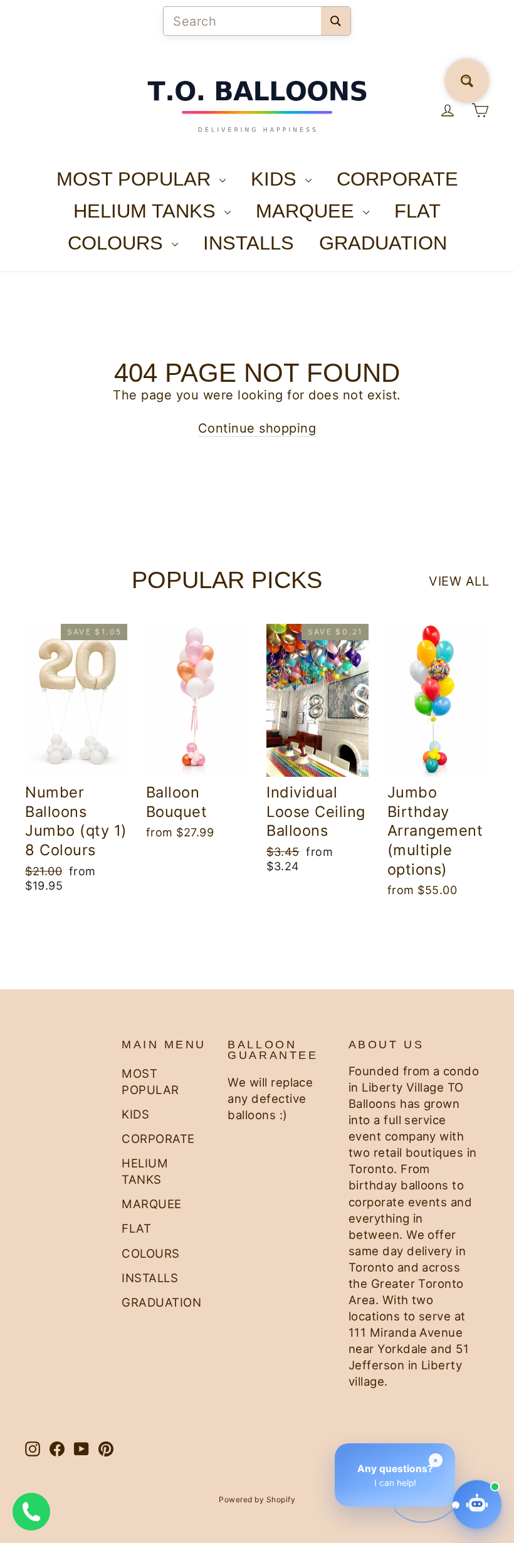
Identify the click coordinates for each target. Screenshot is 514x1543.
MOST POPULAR (136, 179)
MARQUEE (308, 211)
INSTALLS (248, 243)
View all (459, 581)
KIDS (276, 179)
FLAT (417, 211)
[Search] (335, 21)
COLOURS (118, 243)
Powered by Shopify (257, 1499)
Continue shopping (257, 428)
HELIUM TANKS (147, 211)
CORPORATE (397, 179)
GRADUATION (383, 243)
